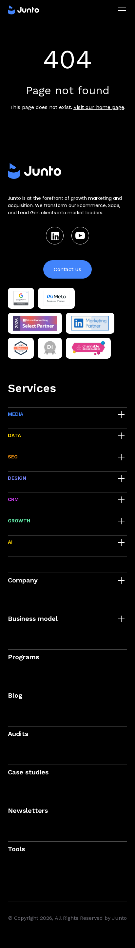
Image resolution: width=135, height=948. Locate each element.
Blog (15, 695)
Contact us (67, 269)
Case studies (28, 772)
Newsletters (28, 810)
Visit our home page (98, 107)
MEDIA (15, 414)
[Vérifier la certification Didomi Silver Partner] (50, 348)
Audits (18, 733)
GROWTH (19, 520)
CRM (13, 499)
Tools (16, 849)
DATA (14, 435)
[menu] (122, 9)
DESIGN (17, 478)
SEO (13, 456)
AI (10, 542)
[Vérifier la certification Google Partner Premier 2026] (21, 298)
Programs (23, 657)
